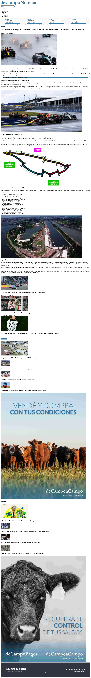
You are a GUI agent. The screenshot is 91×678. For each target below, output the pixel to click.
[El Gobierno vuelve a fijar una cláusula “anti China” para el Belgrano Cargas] (5, 387)
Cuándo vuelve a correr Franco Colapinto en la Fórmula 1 (16, 77)
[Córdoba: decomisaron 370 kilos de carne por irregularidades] (5, 377)
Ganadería (5, 15)
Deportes (5, 13)
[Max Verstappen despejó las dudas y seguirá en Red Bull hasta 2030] (5, 539)
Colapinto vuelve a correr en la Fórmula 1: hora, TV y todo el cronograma (22, 553)
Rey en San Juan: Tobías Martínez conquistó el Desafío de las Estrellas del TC (23, 292)
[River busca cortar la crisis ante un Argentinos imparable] (14, 310)
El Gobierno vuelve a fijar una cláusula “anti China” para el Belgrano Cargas (23, 390)
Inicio (4, 8)
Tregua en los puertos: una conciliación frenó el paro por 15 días (19, 368)
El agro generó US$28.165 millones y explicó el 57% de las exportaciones (22, 358)
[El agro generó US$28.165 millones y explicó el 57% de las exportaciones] (14, 355)
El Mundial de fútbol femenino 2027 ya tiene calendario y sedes (19, 521)
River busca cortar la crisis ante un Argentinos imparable (17, 313)
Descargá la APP (46, 672)
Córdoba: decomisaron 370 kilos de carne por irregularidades (18, 379)
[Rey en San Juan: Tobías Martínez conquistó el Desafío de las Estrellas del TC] (14, 289)
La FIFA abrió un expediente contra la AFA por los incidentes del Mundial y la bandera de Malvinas (30, 333)
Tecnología (5, 16)
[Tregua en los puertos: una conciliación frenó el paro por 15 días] (5, 366)
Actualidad (5, 10)
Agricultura (6, 11)
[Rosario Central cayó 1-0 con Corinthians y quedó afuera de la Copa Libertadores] (5, 529)
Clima (4, 12)
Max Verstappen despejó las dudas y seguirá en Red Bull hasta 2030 (20, 542)
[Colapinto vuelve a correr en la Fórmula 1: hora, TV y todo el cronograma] (5, 550)
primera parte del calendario (14, 68)
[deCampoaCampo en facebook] (45, 667)
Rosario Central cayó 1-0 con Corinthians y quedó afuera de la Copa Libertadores (25, 531)
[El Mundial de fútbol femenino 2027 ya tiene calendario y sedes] (14, 518)
